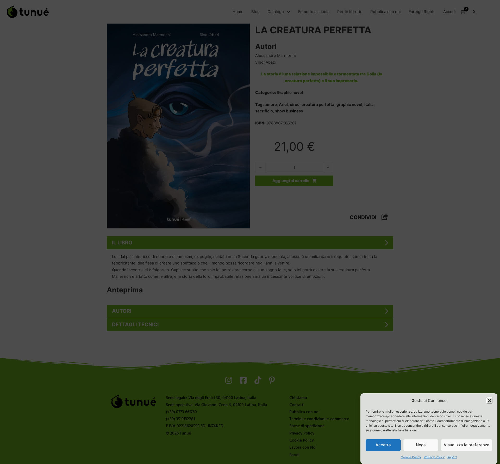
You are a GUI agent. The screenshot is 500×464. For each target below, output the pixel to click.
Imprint (452, 457)
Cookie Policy (411, 457)
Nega (421, 444)
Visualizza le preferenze (466, 444)
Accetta (383, 444)
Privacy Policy (434, 457)
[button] (489, 400)
